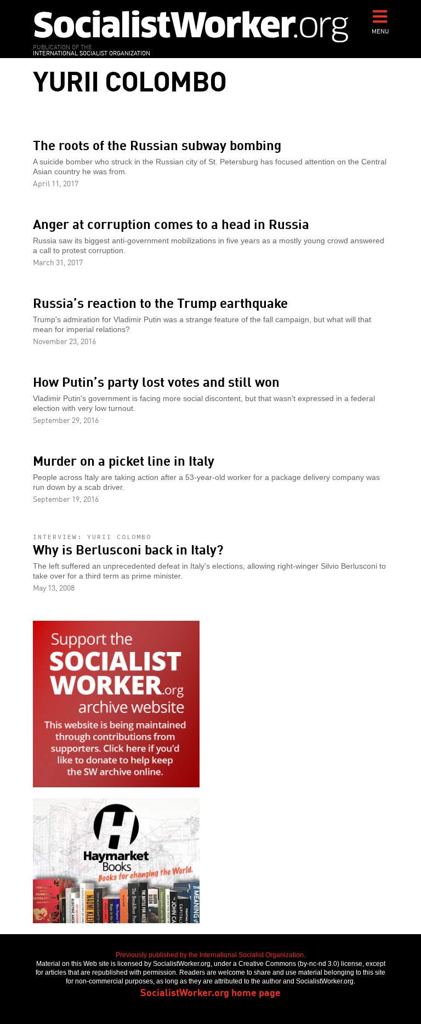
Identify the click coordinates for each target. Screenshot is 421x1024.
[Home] (191, 25)
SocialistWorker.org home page (210, 992)
